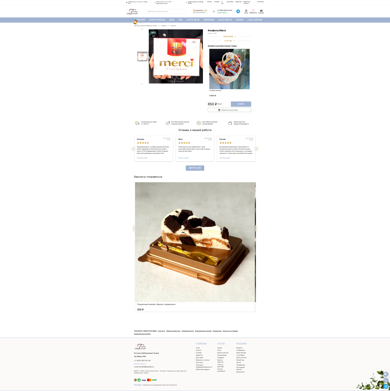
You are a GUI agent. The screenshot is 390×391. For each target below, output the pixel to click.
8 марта (239, 348)
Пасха (238, 362)
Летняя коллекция (157, 20)
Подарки (239, 20)
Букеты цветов (193, 20)
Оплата (209, 1)
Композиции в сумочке (203, 331)
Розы (180, 20)
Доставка (230, 1)
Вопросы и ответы (246, 2)
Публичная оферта (203, 369)
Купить (241, 104)
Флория (138, 385)
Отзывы (216, 1)
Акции (171, 20)
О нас (222, 2)
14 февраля (240, 350)
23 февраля (240, 365)
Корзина (261, 10)
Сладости (161, 331)
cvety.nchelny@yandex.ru (144, 367)
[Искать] (146, 11)
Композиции (209, 20)
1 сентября (140, 20)
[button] (256, 149)
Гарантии (238, 1)
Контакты (261, 1)
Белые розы (217, 331)
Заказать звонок (222, 12)
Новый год (240, 360)
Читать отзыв (142, 158)
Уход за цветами (255, 20)
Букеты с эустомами (230, 331)
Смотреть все (195, 168)
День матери (241, 353)
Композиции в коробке (142, 334)
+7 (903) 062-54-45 (224, 10)
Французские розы (173, 331)
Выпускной (240, 372)
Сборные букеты (187, 331)
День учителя (241, 358)
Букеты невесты (225, 20)
